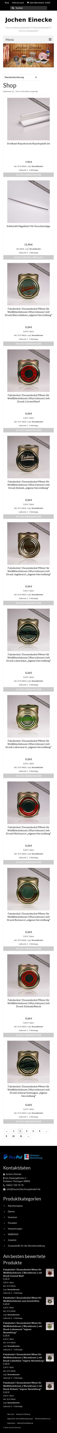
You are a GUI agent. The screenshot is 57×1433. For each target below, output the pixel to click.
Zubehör (12, 1240)
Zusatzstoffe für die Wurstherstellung (26, 1245)
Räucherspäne (15, 1206)
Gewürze (12, 1217)
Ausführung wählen (28, 257)
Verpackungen (15, 1228)
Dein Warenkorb (40, 2)
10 (13, 1136)
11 (21, 1136)
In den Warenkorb (28, 174)
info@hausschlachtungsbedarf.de (23, 1189)
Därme (11, 1211)
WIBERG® (13, 1234)
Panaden (12, 1223)
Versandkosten (37, 166)
